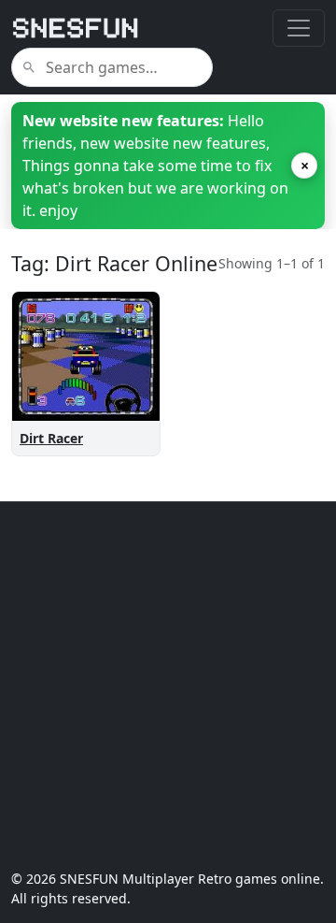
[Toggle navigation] (299, 28)
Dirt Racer (51, 438)
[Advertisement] (168, 685)
